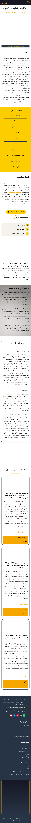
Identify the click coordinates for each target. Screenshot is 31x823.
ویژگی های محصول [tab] (22, 537)
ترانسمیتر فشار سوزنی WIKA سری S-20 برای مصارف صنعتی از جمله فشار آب (16, 638)
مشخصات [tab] (24, 541)
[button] (28, 2)
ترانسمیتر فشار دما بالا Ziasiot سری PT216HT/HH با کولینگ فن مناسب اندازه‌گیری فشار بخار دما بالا (16, 495)
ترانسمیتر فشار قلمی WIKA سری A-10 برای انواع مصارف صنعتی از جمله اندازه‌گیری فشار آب (15, 565)
